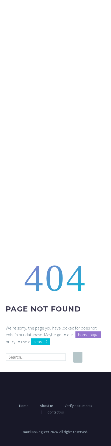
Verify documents (78, 406)
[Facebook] (52, 387)
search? (40, 341)
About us (46, 406)
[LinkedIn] (59, 387)
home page (88, 334)
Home (24, 406)
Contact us (55, 412)
